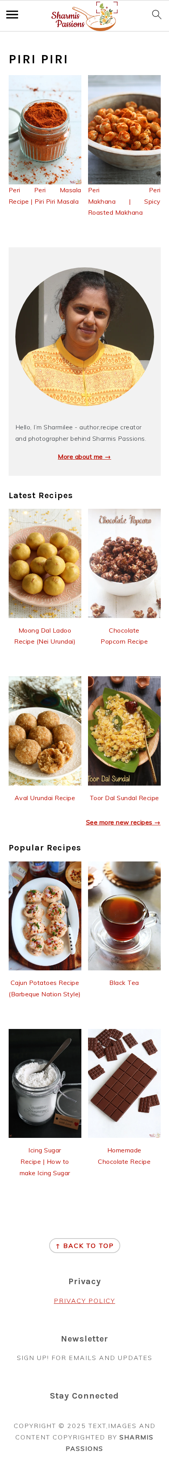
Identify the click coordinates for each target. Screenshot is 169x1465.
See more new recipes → (123, 822)
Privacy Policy (84, 1301)
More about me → (84, 456)
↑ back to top (84, 1246)
